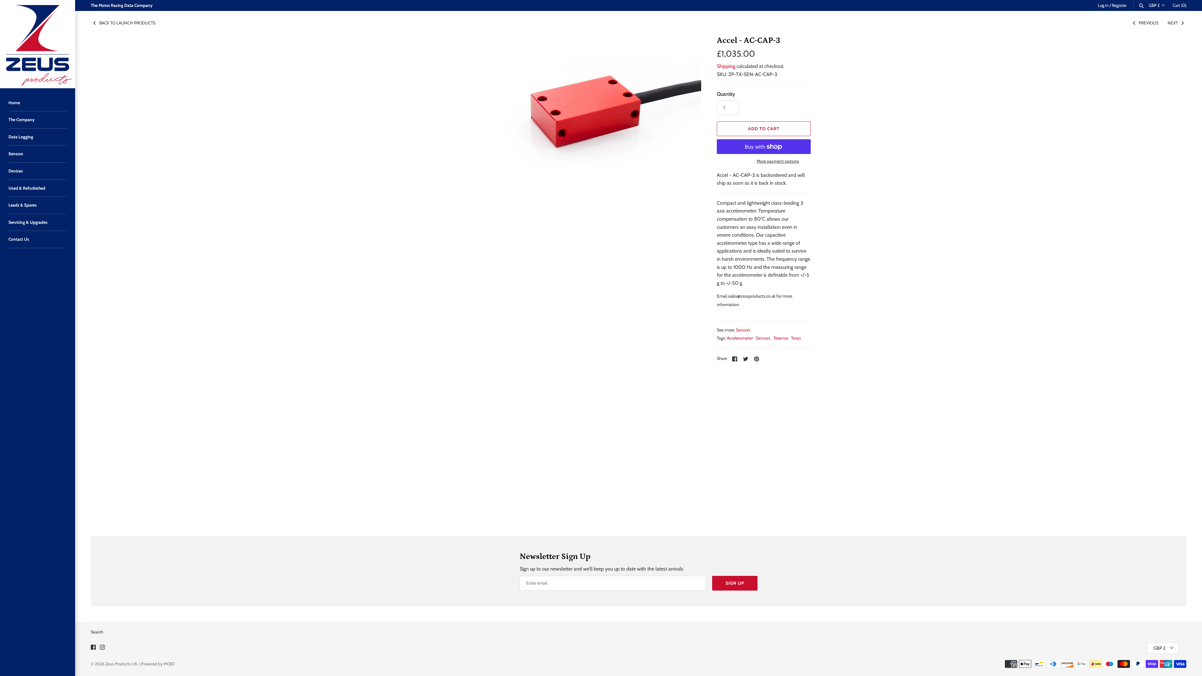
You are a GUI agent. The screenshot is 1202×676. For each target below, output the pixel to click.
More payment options (778, 161)
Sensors (15, 153)
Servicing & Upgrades (28, 222)
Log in (1103, 5)
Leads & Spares (22, 204)
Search (97, 631)
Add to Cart (763, 128)
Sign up (735, 583)
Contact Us (18, 239)
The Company (21, 119)
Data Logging (20, 136)
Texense (780, 338)
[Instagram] (102, 648)
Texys (796, 338)
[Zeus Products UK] (37, 44)
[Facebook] (93, 648)
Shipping (726, 66)
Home (14, 102)
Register (1119, 5)
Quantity (726, 94)
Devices (15, 170)
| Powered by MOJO (156, 663)
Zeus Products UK (121, 663)
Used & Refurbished (26, 188)
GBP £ (1154, 5)
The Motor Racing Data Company (121, 5)
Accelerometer (740, 338)
